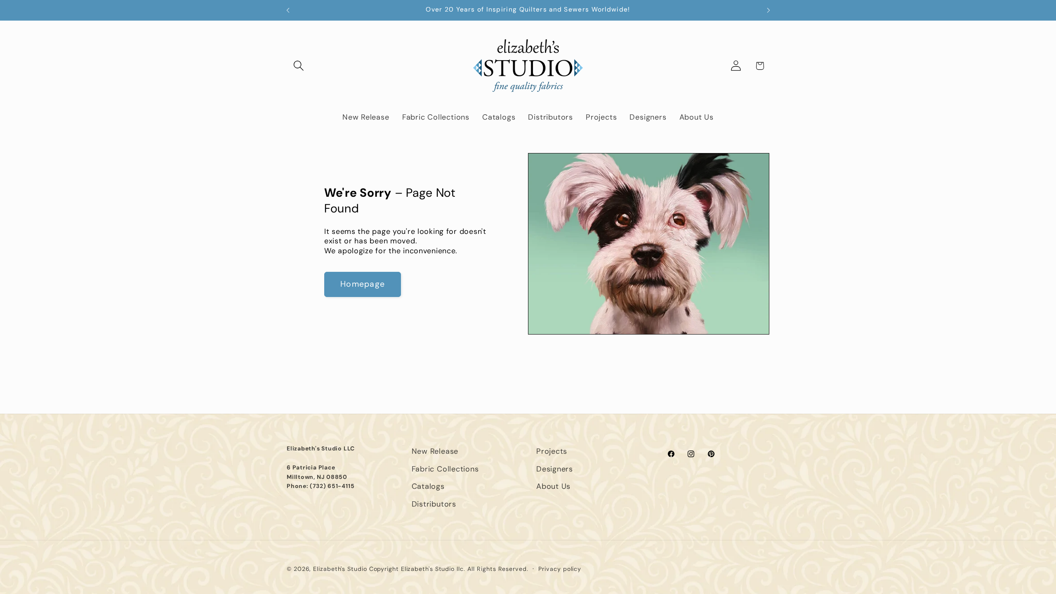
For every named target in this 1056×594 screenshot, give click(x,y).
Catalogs (428, 486)
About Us (553, 486)
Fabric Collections (445, 469)
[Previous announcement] (288, 10)
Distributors (434, 504)
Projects (551, 451)
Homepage (362, 284)
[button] (298, 66)
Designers (554, 469)
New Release (435, 451)
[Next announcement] (768, 10)
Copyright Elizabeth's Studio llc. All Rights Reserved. (448, 569)
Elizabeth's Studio (340, 569)
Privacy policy (559, 569)
